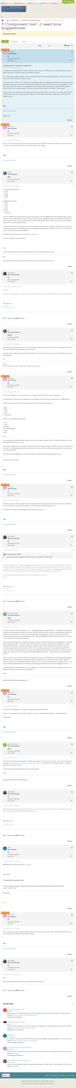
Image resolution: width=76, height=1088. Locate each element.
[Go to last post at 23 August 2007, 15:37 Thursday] (22, 1017)
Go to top (71, 1075)
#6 (72, 392)
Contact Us (54, 1075)
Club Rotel (16, 1053)
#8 (72, 550)
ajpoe (10, 1024)
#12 (72, 805)
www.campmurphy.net (9, 111)
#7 (72, 500)
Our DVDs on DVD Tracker (8, 307)
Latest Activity (14, 41)
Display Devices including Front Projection (25, 1040)
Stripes (5, 1075)
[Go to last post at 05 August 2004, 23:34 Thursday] (23, 1030)
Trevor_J (11, 1049)
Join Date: (10, 58)
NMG (10, 1011)
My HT (5, 902)
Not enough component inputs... (16, 1022)
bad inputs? (10, 1035)
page (34, 811)
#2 (72, 140)
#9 (72, 627)
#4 (72, 286)
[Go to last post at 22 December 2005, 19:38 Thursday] (24, 1043)
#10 (72, 706)
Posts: (9, 60)
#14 (72, 928)
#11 (72, 757)
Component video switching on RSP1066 (19, 1047)
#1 (72, 65)
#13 (72, 861)
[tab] (5, 41)
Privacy (63, 1075)
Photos (24, 41)
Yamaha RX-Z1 (34, 234)
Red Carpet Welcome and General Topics (25, 1015)
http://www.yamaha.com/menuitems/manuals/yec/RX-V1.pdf (26, 763)
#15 (72, 974)
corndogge (12, 1037)
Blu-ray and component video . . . (17, 1009)
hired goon (12, 1062)
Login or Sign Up (67, 1)
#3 (72, 186)
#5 (72, 344)
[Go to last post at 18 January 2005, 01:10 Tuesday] (23, 1055)
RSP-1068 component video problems (18, 1060)
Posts (5, 41)
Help (47, 1075)
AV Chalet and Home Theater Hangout (24, 1028)
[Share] (71, 60)
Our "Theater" (6, 305)
